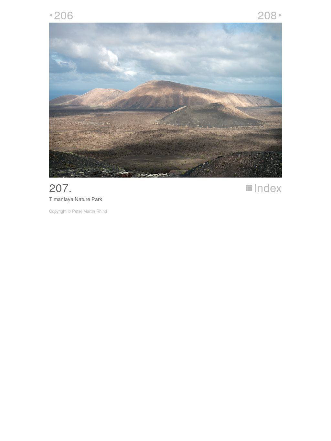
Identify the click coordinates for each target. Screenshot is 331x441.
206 (63, 14)
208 (267, 14)
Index (268, 187)
